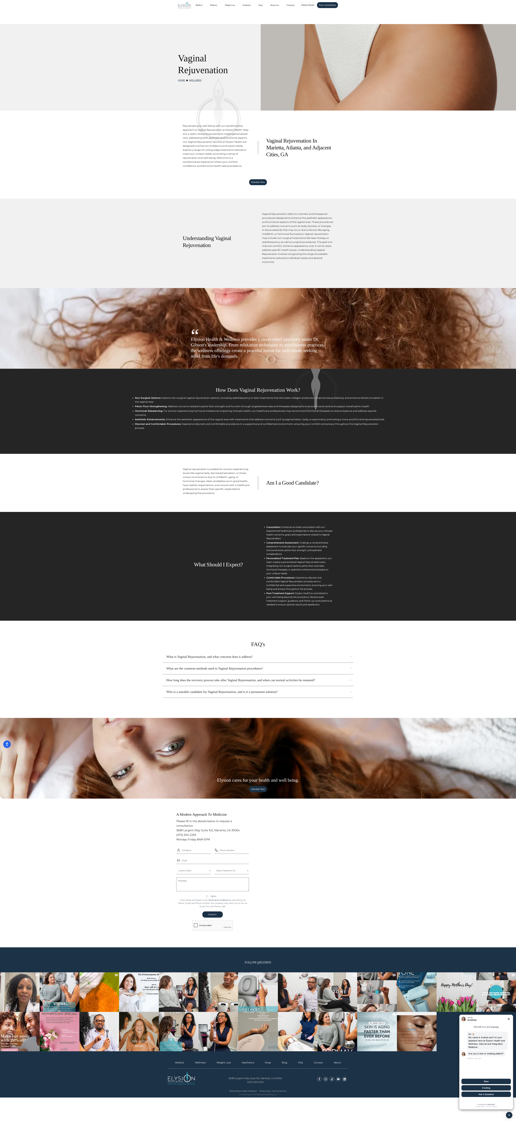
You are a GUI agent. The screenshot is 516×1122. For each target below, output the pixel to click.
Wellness (195, 80)
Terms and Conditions (218, 900)
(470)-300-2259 (255, 1082)
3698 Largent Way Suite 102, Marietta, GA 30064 (255, 1078)
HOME (181, 80)
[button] (199, 5)
